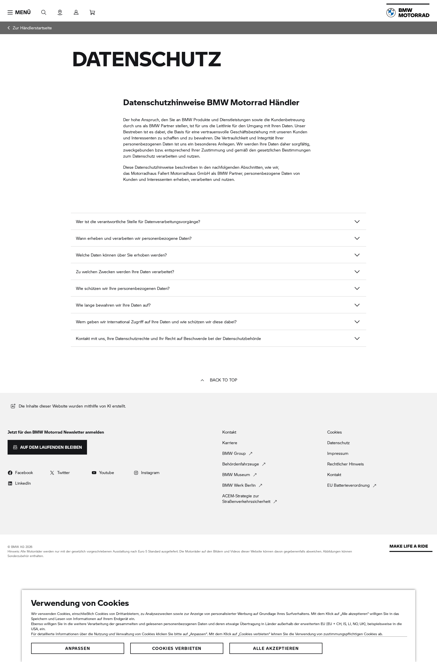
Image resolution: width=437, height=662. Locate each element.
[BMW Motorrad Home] (407, 12)
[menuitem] (30, 28)
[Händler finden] (60, 11)
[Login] (76, 11)
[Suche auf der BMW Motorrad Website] (44, 11)
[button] (19, 12)
